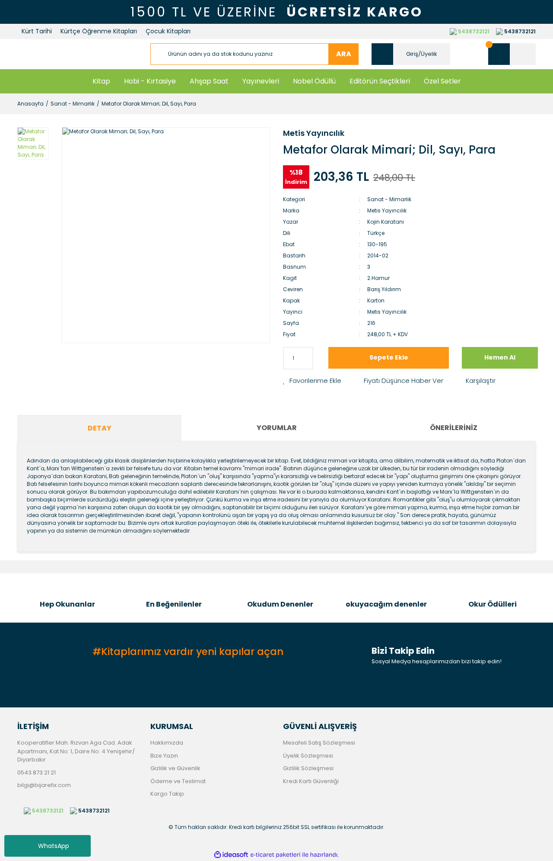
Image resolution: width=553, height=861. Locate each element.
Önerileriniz (453, 428)
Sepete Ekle (388, 357)
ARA (343, 54)
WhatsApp (53, 846)
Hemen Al (499, 357)
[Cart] (512, 54)
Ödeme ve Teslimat (178, 781)
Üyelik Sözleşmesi (308, 756)
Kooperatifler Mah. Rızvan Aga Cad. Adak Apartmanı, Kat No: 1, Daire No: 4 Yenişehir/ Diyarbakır (76, 751)
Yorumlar (277, 428)
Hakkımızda (166, 743)
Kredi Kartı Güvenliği (311, 781)
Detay (99, 428)
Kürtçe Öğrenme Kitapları (98, 31)
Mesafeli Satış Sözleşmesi (319, 743)
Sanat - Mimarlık (389, 199)
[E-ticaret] (275, 855)
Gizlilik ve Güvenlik (175, 768)
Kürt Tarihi (37, 31)
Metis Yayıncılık (313, 133)
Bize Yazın (164, 756)
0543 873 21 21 (36, 772)
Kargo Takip (167, 794)
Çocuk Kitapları (168, 31)
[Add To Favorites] (312, 381)
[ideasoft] (231, 855)
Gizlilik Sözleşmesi (308, 768)
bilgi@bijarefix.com (44, 785)
